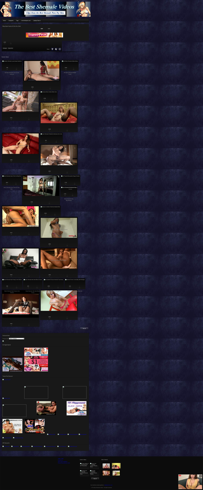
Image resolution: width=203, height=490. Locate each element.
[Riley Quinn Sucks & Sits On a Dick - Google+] (60, 49)
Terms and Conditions (62, 461)
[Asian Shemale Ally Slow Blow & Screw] (33, 283)
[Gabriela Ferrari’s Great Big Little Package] (75, 283)
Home (4, 20)
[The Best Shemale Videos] (46, 16)
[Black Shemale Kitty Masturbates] (69, 191)
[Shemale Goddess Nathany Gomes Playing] (94, 473)
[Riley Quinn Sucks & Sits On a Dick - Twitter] (56, 49)
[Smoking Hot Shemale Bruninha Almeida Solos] (84, 473)
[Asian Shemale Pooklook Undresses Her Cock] (51, 138)
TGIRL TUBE (60, 458)
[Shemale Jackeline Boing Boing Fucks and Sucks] (116, 466)
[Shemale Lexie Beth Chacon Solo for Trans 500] (106, 466)
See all (84, 328)
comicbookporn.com (26, 20)
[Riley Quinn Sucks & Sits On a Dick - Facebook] (52, 49)
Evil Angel (5, 48)
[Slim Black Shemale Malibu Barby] (69, 65)
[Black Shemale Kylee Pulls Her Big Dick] (11, 180)
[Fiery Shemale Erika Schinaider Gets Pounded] (106, 473)
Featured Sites (6, 338)
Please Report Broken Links (64, 463)
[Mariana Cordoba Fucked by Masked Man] (50, 211)
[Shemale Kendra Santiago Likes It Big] (116, 473)
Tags (17, 20)
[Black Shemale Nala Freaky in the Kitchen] (12, 283)
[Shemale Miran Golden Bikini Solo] (48, 96)
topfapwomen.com (108, 485)
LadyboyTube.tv (37, 20)
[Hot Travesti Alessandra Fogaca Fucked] (70, 180)
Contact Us (60, 460)
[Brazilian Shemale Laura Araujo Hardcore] (12, 65)
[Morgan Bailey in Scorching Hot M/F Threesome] (84, 466)
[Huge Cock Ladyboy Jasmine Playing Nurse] (94, 466)
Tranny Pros (10, 48)
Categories (11, 20)
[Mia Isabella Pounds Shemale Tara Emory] (53, 283)
